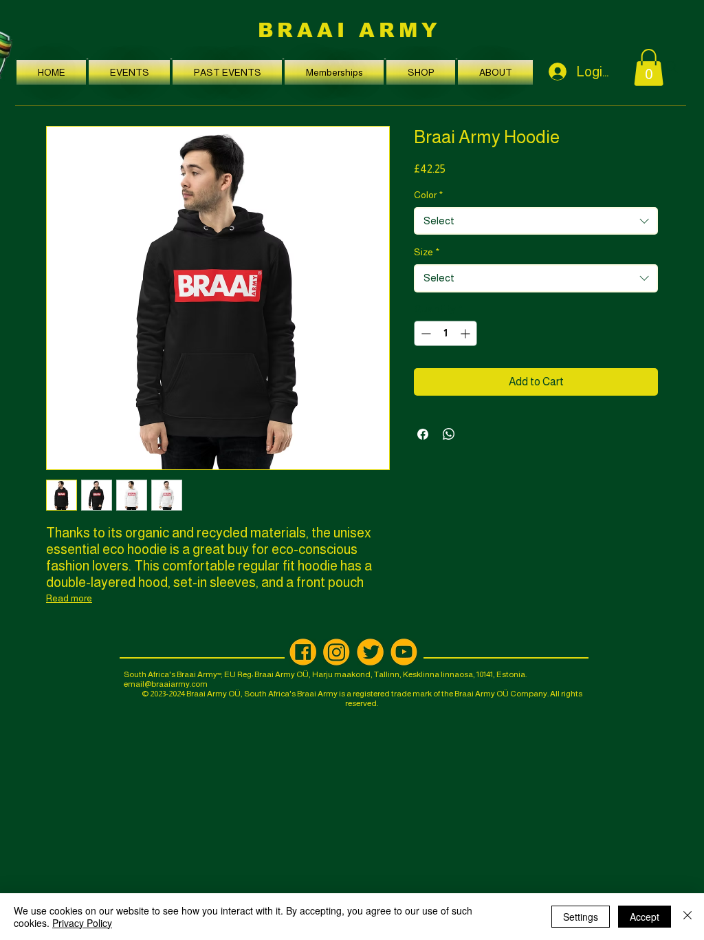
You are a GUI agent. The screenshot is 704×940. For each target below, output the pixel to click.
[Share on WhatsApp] (449, 434)
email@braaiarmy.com (166, 684)
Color (428, 194)
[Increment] (466, 333)
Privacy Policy (82, 923)
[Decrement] (424, 333)
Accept (644, 916)
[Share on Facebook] (423, 434)
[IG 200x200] (336, 652)
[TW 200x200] (370, 652)
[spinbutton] (445, 333)
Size (426, 251)
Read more (69, 597)
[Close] (687, 916)
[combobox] (536, 221)
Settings (580, 916)
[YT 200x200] (403, 652)
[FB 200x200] (302, 652)
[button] (129, 72)
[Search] (671, 66)
